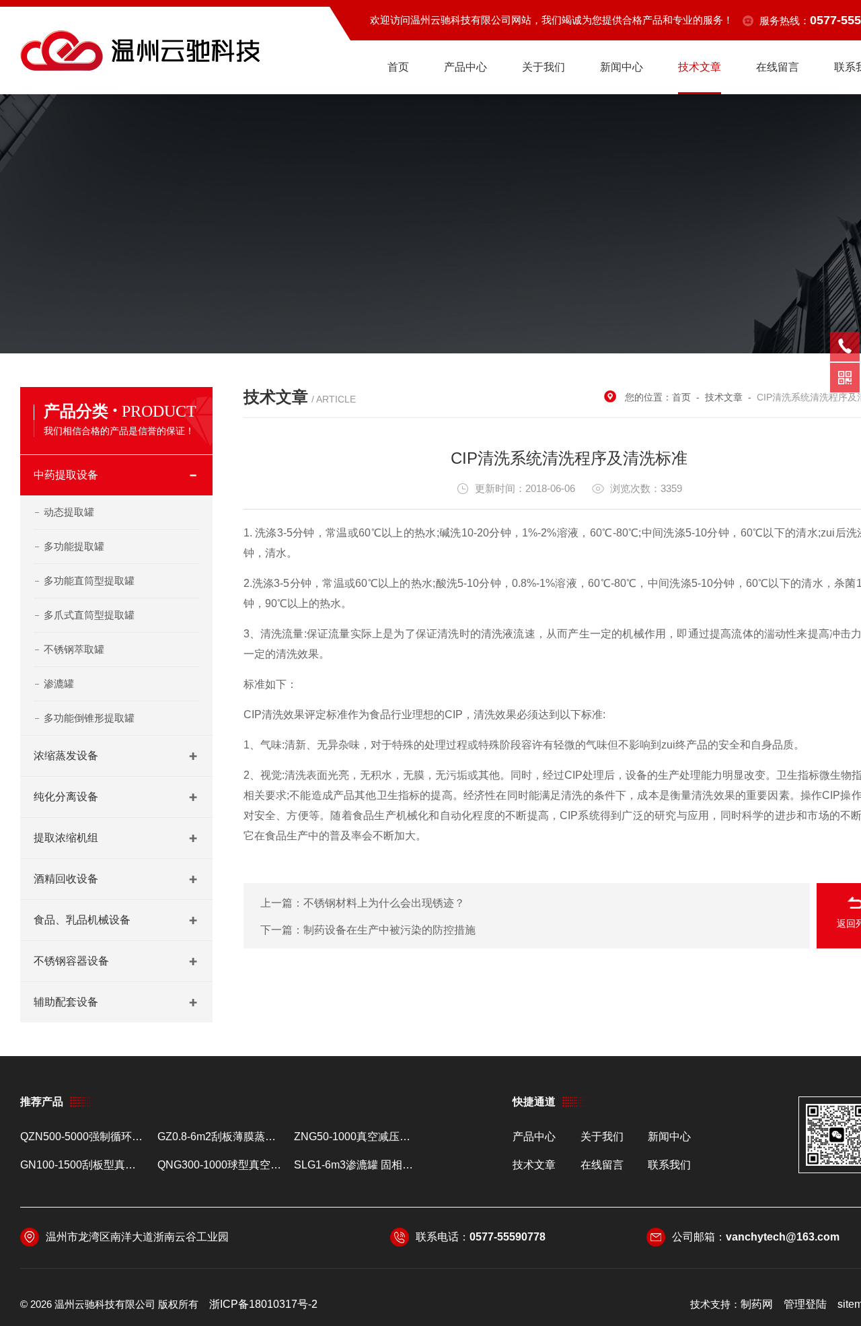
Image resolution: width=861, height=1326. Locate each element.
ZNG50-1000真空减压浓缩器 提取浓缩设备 (357, 1136)
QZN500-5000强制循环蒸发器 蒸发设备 (83, 1136)
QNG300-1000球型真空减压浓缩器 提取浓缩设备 (220, 1165)
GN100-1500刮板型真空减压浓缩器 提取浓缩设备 (83, 1165)
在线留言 (777, 67)
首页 (398, 67)
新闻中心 (621, 67)
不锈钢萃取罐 (74, 649)
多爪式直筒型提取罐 (89, 615)
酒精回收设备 (66, 878)
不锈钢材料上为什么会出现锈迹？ (384, 903)
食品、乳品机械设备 (82, 920)
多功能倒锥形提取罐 (89, 718)
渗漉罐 (59, 683)
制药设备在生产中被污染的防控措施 (389, 930)
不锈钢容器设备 (71, 961)
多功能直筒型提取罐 (89, 580)
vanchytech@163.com (782, 1237)
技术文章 (699, 67)
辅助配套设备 (66, 1002)
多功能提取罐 (74, 546)
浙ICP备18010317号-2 (263, 1304)
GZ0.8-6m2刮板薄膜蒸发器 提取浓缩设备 (220, 1136)
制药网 (757, 1304)
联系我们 (669, 1165)
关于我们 (543, 67)
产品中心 (465, 67)
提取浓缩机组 (66, 837)
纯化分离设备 (66, 796)
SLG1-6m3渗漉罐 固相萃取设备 (357, 1165)
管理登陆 (805, 1304)
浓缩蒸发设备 (66, 755)
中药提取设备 (66, 475)
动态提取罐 (69, 512)
